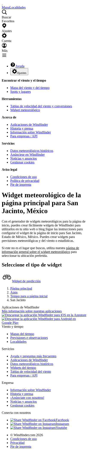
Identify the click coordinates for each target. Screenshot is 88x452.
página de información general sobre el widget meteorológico (40, 250)
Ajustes (21, 73)
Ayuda (19, 66)
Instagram (62, 424)
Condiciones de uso (23, 177)
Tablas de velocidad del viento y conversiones (41, 106)
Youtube (61, 428)
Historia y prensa (21, 128)
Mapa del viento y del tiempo (30, 88)
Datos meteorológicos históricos (31, 151)
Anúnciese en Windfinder (27, 154)
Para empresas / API (23, 136)
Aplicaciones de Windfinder (29, 124)
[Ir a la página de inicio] (2, 3)
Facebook (62, 420)
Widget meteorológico (25, 110)
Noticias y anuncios (23, 158)
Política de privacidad (24, 181)
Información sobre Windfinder (30, 132)
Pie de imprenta (20, 184)
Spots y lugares (20, 91)
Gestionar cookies (22, 162)
